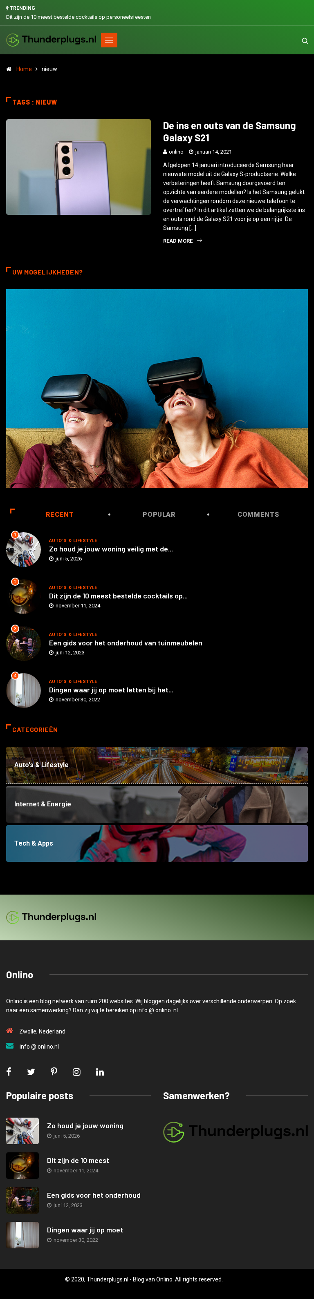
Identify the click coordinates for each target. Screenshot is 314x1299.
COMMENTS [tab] (258, 514)
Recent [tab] (60, 514)
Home (24, 69)
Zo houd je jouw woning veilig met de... (111, 548)
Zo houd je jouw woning (85, 1125)
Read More (178, 241)
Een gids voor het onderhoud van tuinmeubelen (125, 642)
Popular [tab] (159, 514)
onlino (176, 152)
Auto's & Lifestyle (73, 540)
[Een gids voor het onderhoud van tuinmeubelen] (22, 1200)
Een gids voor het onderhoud (94, 1194)
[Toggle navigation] (109, 40)
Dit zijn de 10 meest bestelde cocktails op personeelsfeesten (78, 17)
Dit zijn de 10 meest (78, 1160)
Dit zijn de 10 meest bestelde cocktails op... (118, 595)
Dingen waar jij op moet (85, 1229)
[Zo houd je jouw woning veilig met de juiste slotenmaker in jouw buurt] (22, 1131)
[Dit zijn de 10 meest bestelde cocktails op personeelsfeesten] (22, 1165)
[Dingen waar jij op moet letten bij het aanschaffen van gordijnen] (22, 1235)
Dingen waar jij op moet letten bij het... (111, 689)
